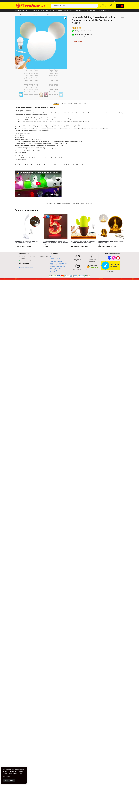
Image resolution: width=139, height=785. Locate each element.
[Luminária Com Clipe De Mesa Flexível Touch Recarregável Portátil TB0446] (27, 226)
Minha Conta (103, 6)
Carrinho (111, 6)
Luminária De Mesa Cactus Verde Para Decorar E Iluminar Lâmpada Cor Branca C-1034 (83, 242)
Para (91, 203)
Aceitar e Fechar (9, 780)
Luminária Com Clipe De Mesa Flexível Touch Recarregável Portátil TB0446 (27, 242)
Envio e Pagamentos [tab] (80, 103)
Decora (77, 203)
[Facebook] (109, 258)
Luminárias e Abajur (33, 14)
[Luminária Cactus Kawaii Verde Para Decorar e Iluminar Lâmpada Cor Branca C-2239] (123, 17)
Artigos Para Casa (23, 14)
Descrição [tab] (56, 103)
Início (16, 14)
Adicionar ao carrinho (27, 249)
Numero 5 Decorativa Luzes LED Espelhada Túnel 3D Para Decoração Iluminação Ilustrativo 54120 (55, 243)
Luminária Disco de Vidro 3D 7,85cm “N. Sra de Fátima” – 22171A (111, 242)
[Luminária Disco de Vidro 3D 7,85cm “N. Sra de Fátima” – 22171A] (111, 226)
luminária (87, 203)
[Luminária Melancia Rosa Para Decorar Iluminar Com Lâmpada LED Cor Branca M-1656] (122, 17)
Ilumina (82, 203)
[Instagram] (114, 258)
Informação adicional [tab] (67, 103)
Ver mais (8, 776)
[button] (65, 18)
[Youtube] (118, 258)
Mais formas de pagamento (82, 35)
